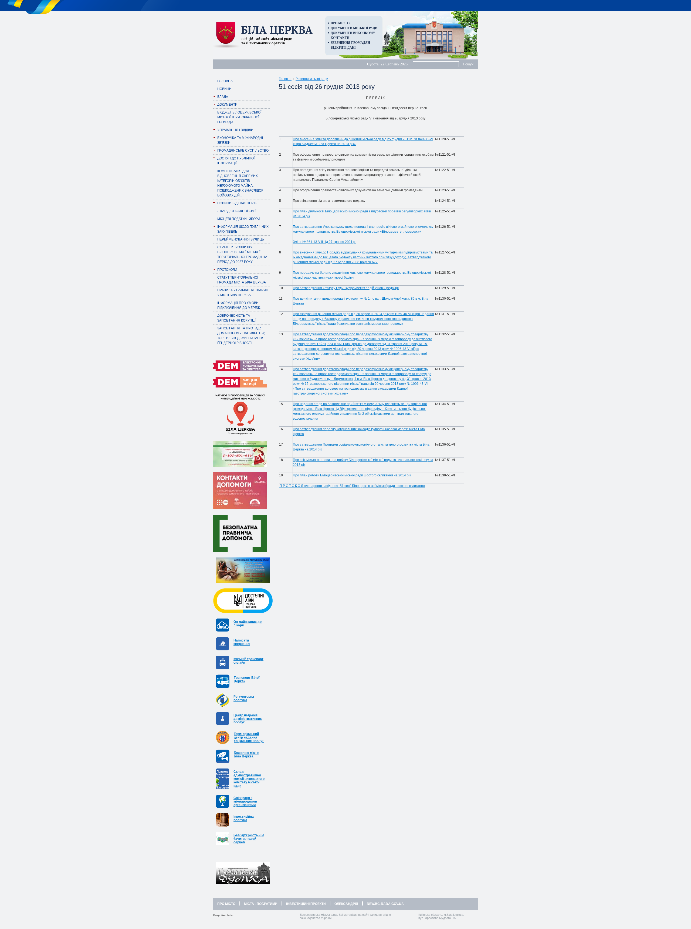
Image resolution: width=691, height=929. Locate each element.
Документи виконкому (353, 33)
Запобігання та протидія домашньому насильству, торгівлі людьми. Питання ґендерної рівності (241, 335)
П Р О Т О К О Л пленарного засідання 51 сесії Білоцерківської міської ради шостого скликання (352, 486)
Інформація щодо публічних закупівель (243, 229)
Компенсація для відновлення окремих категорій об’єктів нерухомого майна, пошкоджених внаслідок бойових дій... (240, 183)
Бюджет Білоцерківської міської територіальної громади (239, 117)
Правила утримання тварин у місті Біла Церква (242, 292)
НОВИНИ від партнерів (236, 203)
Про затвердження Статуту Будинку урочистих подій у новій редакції (346, 288)
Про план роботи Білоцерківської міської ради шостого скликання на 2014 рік (352, 475)
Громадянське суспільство (243, 150)
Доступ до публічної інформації (236, 160)
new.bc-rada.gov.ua (385, 904)
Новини (224, 89)
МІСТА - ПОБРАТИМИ (260, 904)
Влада (222, 97)
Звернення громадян (350, 43)
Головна (225, 81)
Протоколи (227, 270)
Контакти (340, 38)
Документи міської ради (354, 28)
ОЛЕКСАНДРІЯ (346, 904)
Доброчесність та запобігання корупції (236, 318)
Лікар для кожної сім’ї (236, 211)
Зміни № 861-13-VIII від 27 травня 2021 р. (324, 242)
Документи (227, 104)
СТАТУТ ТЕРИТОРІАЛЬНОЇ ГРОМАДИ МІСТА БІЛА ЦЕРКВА (241, 280)
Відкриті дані (343, 47)
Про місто (340, 23)
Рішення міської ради (312, 79)
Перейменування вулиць (240, 239)
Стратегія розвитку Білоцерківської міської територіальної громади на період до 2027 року (242, 254)
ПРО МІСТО (226, 904)
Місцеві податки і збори (238, 219)
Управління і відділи (235, 130)
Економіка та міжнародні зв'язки (240, 140)
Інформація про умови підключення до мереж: (239, 305)
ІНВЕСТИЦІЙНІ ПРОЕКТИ (306, 904)
